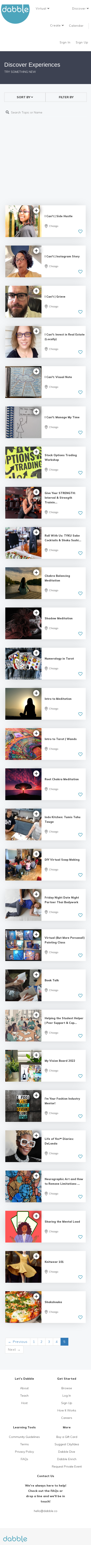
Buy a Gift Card (66, 1437)
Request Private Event (67, 1466)
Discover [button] (79, 8)
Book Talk (52, 980)
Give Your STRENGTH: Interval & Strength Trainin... (60, 497)
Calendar (76, 26)
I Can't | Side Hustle (59, 216)
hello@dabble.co (45, 1511)
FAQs (24, 1459)
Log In (66, 1395)
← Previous (18, 1341)
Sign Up (82, 42)
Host (24, 1403)
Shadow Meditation (59, 618)
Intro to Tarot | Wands (61, 739)
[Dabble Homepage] (17, 14)
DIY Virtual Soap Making (62, 859)
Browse (66, 1388)
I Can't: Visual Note (58, 377)
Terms (24, 1444)
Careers (66, 1418)
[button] (43, 8)
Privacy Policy (24, 1452)
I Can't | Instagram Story (62, 256)
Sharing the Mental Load (62, 1221)
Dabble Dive (66, 1452)
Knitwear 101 (54, 1261)
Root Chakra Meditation (62, 779)
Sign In (66, 42)
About (24, 1388)
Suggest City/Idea (67, 1444)
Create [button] (56, 25)
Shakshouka (53, 1302)
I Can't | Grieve (55, 296)
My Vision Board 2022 (60, 1060)
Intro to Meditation (58, 698)
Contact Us (45, 1476)
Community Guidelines (24, 1437)
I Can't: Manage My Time (62, 417)
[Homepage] (15, 1536)
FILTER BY (66, 97)
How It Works (66, 1410)
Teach (24, 1395)
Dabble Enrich (66, 1459)
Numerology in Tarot (59, 658)
